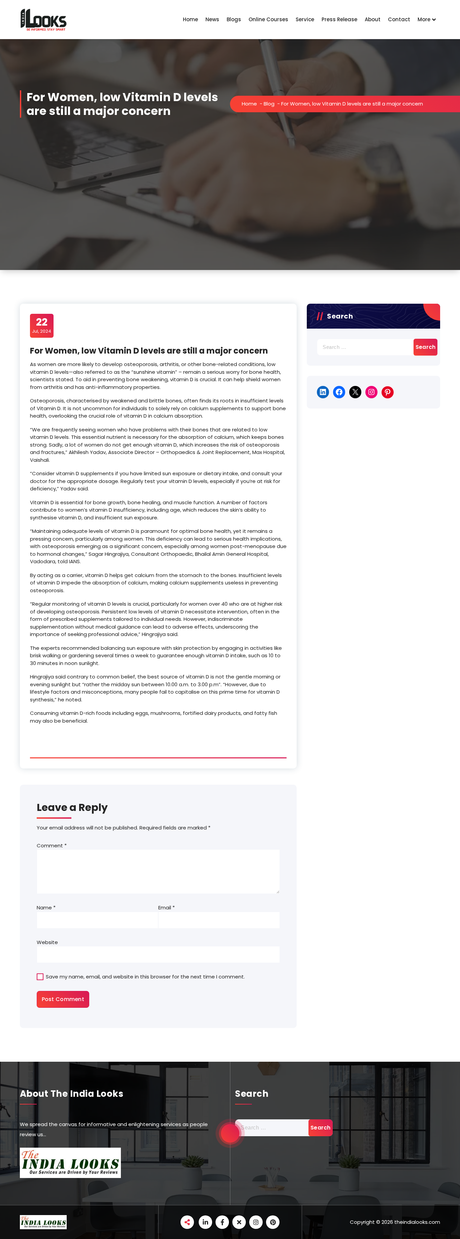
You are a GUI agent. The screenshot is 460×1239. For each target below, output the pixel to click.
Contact (399, 19)
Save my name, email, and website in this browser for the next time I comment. (145, 976)
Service (305, 19)
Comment (52, 845)
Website (47, 942)
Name (46, 907)
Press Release (339, 19)
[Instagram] (371, 392)
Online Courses (268, 19)
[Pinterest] (388, 392)
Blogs (234, 19)
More (424, 19)
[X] (355, 392)
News (212, 19)
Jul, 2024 (41, 325)
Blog (269, 103)
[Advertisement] (230, 219)
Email (166, 907)
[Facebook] (339, 392)
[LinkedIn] (323, 392)
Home (190, 19)
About (373, 19)
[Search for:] (373, 347)
